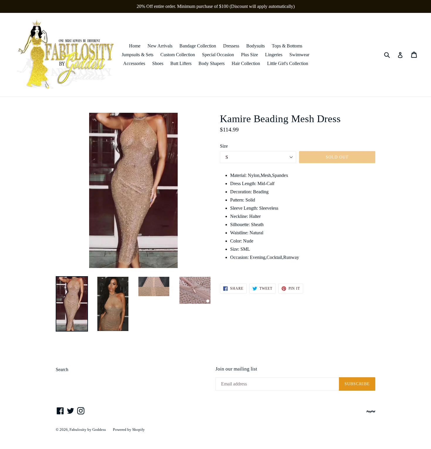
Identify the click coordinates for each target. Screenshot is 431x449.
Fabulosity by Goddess (87, 429)
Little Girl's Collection (287, 63)
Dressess (231, 45)
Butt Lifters (180, 63)
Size (224, 146)
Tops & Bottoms (287, 45)
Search (62, 369)
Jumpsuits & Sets (137, 54)
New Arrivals (159, 45)
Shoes (157, 63)
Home (134, 45)
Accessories (134, 63)
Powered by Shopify (129, 429)
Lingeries (273, 54)
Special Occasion (218, 54)
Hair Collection (246, 63)
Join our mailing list (236, 369)
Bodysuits (255, 45)
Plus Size (249, 54)
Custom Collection (177, 54)
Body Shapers (211, 63)
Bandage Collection (197, 45)
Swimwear (299, 54)
